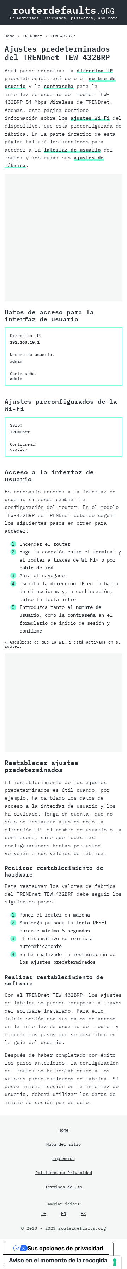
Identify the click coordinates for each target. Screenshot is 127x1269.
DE (43, 1213)
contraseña (59, 86)
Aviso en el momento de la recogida (58, 1260)
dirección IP (95, 70)
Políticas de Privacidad (63, 1172)
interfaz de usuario (72, 150)
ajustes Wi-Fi (90, 118)
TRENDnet (32, 36)
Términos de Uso (63, 1187)
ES (83, 1213)
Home (9, 36)
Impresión (64, 1158)
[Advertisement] (63, 237)
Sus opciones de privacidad (65, 1248)
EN (63, 1213)
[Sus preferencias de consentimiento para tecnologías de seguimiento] (114, 1262)
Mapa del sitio (63, 1144)
